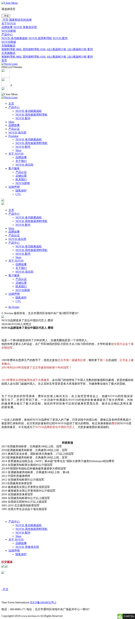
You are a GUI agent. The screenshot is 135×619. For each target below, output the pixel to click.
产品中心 (7, 34)
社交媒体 (7, 561)
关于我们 (21, 161)
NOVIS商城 (8, 41)
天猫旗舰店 (8, 45)
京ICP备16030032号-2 (43, 602)
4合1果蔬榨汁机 (56, 49)
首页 (4, 60)
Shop (11, 121)
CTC (18, 194)
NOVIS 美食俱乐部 (25, 27)
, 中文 (6, 16)
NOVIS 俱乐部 (17, 132)
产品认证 (14, 128)
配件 (90, 49)
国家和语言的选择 (20, 19)
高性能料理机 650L (34, 49)
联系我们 (21, 179)
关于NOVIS (8, 23)
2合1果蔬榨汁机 (77, 49)
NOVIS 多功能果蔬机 (14, 38)
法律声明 (14, 186)
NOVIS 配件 (60, 38)
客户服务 (14, 168)
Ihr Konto (13, 307)
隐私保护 (21, 190)
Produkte (13, 136)
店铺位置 (21, 175)
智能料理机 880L (11, 49)
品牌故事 (7, 27)
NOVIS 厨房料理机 (40, 38)
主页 (11, 103)
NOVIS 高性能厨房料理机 (31, 114)
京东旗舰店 (8, 52)
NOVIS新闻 (8, 30)
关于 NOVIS (16, 153)
